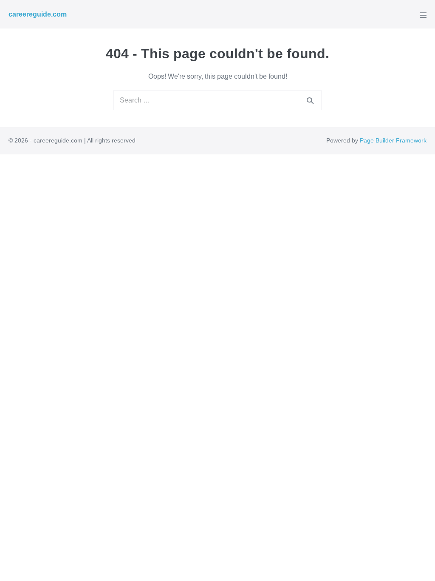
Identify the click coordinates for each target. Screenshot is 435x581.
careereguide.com (37, 14)
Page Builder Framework (393, 140)
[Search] (310, 100)
